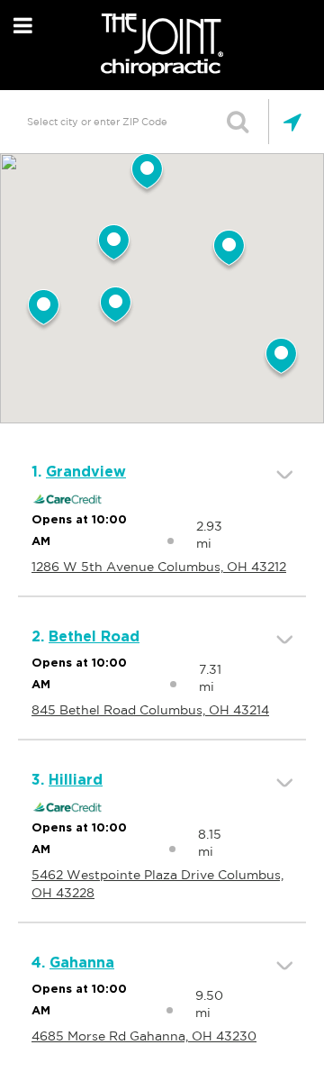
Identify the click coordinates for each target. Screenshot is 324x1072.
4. (73, 963)
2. (86, 637)
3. (67, 780)
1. (79, 472)
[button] (115, 308)
